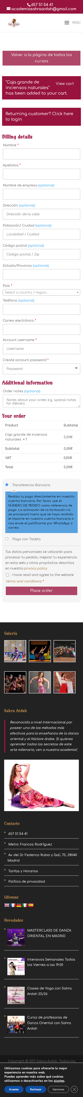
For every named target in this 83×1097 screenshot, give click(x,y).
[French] (13, 905)
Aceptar (14, 1089)
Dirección (19, 205)
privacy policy (35, 568)
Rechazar (36, 1089)
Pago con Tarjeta (26, 539)
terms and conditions (24, 581)
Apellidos (12, 165)
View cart (65, 84)
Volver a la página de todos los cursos (41, 58)
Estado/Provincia (26, 265)
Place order (41, 591)
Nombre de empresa (28, 185)
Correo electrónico (19, 320)
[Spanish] (31, 905)
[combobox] (41, 292)
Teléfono (18, 300)
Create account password (26, 360)
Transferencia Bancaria (31, 485)
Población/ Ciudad (27, 225)
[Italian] (25, 905)
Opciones (58, 1089)
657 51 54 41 (42, 5)
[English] (7, 905)
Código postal (23, 245)
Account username (20, 340)
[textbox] (41, 292)
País (7, 286)
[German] (19, 905)
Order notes (21, 391)
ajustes (59, 1081)
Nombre (11, 145)
